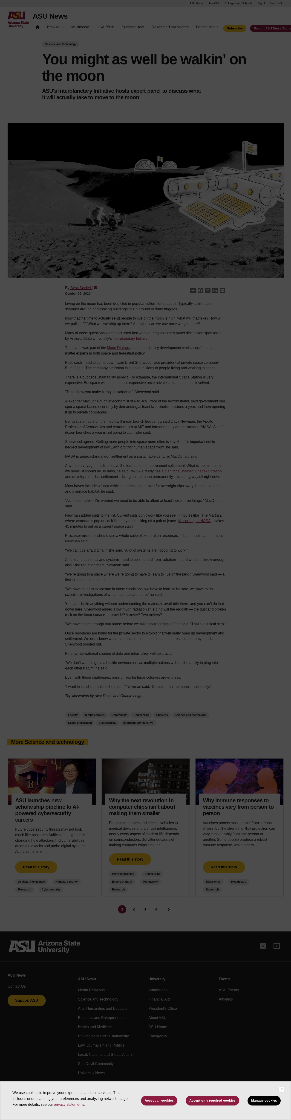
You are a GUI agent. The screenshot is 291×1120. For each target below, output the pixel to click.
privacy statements (69, 1104)
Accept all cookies (159, 1100)
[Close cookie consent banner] (281, 1089)
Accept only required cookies (212, 1100)
